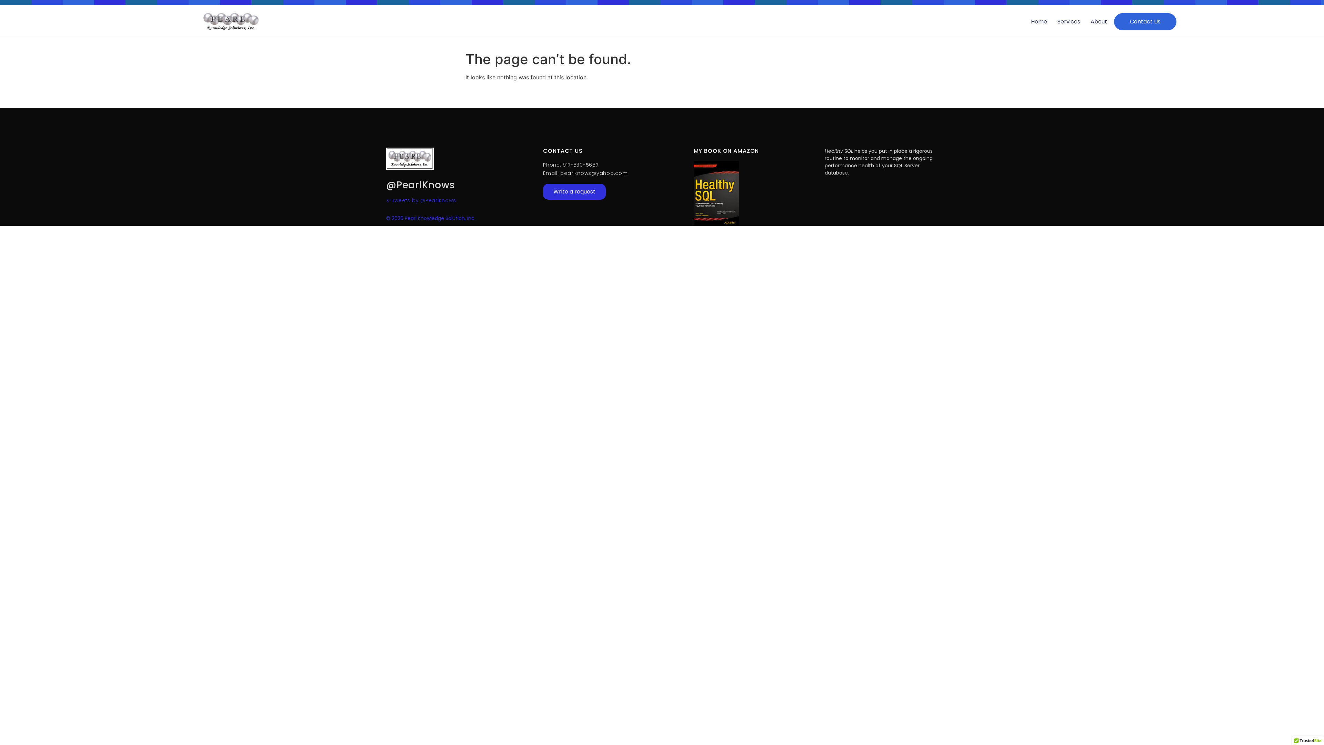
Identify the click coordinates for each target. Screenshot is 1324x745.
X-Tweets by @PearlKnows (421, 200)
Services (1068, 22)
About (1099, 22)
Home (1039, 22)
